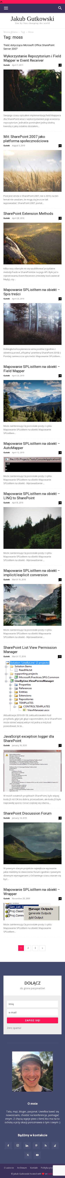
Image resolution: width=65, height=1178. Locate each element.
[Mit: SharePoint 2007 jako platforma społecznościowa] (32, 171)
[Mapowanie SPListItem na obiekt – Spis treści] (32, 324)
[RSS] (45, 1145)
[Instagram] (17, 1145)
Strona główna (10, 32)
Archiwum (22, 1167)
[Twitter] (27, 1155)
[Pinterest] (36, 1145)
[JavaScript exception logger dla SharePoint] (32, 771)
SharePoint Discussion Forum (27, 813)
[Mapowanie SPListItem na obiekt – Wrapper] (32, 911)
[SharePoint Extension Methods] (32, 243)
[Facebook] (8, 1145)
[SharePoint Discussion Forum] (32, 843)
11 (60, 656)
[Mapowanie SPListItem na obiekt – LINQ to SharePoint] (32, 528)
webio (51, 1173)
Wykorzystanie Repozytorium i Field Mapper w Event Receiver (32, 58)
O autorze (9, 1167)
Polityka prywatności (51, 1167)
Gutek (6, 65)
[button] (5, 8)
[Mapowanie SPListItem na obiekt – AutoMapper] (32, 464)
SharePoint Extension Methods (28, 213)
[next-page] (42, 948)
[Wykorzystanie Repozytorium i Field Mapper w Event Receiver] (32, 90)
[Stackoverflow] (55, 1145)
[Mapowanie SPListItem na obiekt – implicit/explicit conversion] (32, 605)
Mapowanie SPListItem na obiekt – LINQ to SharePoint (31, 496)
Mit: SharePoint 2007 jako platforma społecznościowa (25, 139)
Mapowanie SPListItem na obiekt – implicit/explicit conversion (31, 573)
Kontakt (34, 1167)
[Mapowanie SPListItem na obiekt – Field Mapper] (32, 401)
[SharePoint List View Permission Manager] (32, 686)
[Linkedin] (27, 1145)
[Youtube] (37, 1155)
